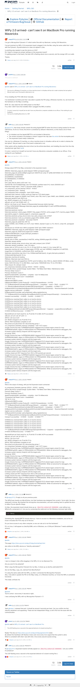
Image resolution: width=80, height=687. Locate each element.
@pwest (29, 588)
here (21, 148)
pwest (10, 621)
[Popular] (42, 2)
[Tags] (37, 2)
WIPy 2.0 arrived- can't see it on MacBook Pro (29, 624)
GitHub (40, 21)
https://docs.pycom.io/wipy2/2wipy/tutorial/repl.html (28, 543)
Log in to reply (68, 67)
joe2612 (11, 74)
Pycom (8, 676)
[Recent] (33, 2)
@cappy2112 (27, 124)
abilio (10, 124)
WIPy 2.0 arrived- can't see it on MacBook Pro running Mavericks (35, 86)
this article (55, 136)
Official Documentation (46, 19)
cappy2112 (12, 39)
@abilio (30, 83)
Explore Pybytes (18, 19)
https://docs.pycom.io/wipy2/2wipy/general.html (33, 633)
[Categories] (28, 2)
